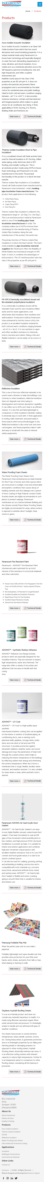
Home (28, 11)
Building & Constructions (11, 1154)
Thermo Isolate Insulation (11, 1132)
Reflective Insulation (9, 1137)
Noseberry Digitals (33, 1173)
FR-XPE (4, 1135)
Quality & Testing (8, 1121)
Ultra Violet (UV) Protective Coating (14, 1143)
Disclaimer (5, 1170)
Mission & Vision (8, 1118)
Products (37, 11)
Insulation (5, 1151)
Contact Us (6, 1165)
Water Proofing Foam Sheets (12, 1140)
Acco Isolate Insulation (10, 1129)
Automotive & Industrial (10, 1157)
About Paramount (8, 1115)
